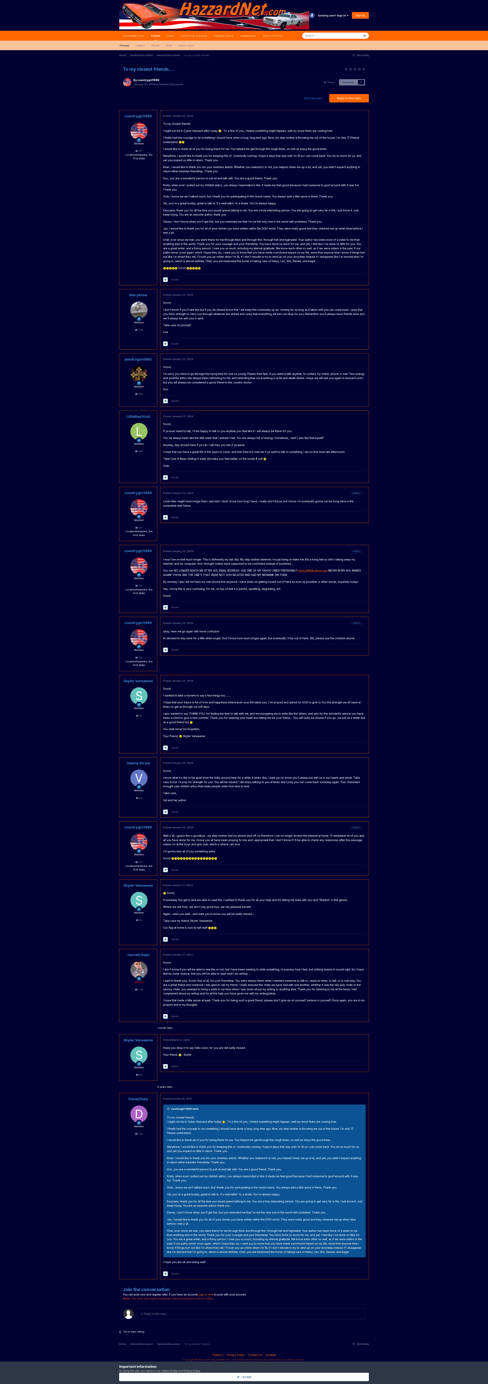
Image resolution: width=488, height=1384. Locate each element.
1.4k (140, 1133)
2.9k (140, 329)
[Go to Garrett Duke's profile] (139, 969)
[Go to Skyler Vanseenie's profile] (139, 695)
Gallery (140, 45)
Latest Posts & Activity (194, 35)
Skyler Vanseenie (138, 681)
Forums (155, 35)
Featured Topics (223, 35)
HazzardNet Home (133, 35)
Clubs (170, 35)
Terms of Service (272, 35)
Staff (169, 45)
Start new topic (313, 98)
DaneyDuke (138, 1099)
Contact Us (255, 1355)
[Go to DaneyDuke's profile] (139, 1114)
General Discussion (171, 84)
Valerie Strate (138, 763)
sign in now (206, 1294)
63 (140, 797)
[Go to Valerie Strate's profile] (139, 778)
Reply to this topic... (155, 1313)
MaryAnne (138, 295)
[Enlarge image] (219, 130)
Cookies (271, 1355)
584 (140, 451)
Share (330, 82)
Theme (217, 1355)
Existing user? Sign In (332, 15)
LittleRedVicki (138, 417)
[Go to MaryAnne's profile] (139, 310)
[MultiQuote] (165, 279)
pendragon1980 (138, 359)
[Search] (364, 36)
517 (140, 150)
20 (140, 715)
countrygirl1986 (148, 80)
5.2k (140, 989)
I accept (245, 1376)
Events (155, 45)
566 (140, 393)
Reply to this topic (349, 98)
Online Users (186, 45)
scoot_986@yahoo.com (312, 570)
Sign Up (360, 15)
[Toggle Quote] (168, 1108)
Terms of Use (169, 1370)
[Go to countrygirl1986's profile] (127, 82)
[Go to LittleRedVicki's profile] (139, 431)
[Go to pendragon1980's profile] (139, 374)
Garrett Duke (138, 955)
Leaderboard (248, 35)
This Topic (349, 35)
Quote (175, 279)
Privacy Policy (236, 1355)
